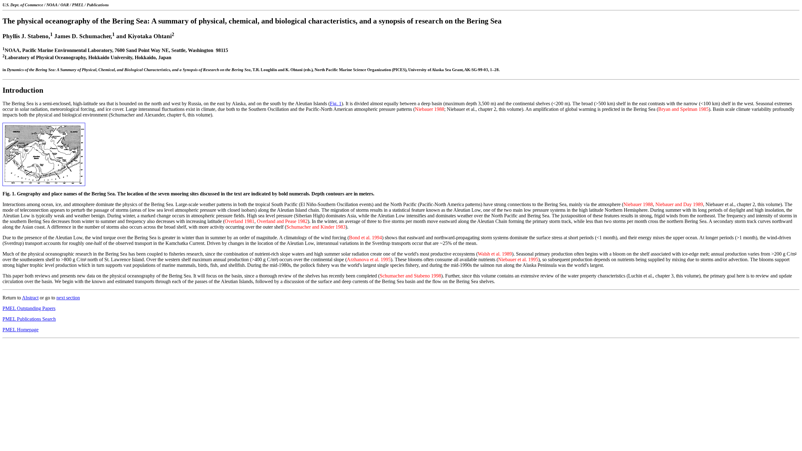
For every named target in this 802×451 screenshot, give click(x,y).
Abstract (30, 297)
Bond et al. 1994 (365, 237)
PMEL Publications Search (29, 319)
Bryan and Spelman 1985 (683, 109)
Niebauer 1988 (429, 109)
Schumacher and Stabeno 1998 (410, 275)
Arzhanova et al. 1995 (369, 259)
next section (68, 297)
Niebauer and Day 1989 (679, 204)
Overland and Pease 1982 (282, 221)
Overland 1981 (239, 221)
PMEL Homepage (21, 329)
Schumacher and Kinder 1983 (316, 227)
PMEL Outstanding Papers (29, 308)
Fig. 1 (335, 103)
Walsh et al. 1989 (495, 254)
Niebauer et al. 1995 (518, 259)
